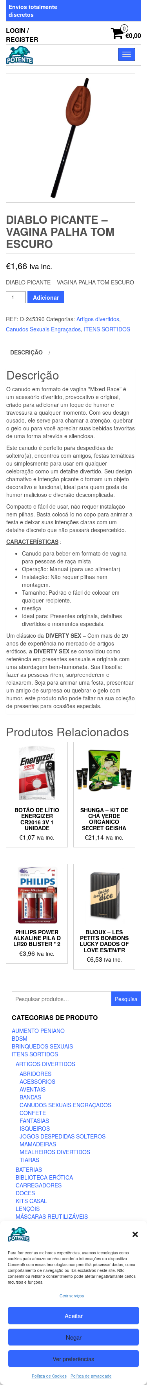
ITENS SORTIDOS (107, 329)
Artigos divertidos (97, 319)
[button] (135, 1234)
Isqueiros (35, 1128)
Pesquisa (126, 999)
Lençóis (28, 1208)
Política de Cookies (49, 1376)
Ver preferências (73, 1358)
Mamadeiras (38, 1144)
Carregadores (39, 1185)
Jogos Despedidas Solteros (62, 1136)
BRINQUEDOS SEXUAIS (42, 1046)
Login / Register (22, 35)
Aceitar (74, 1315)
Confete (33, 1113)
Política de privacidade (91, 1376)
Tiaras (29, 1160)
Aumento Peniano (38, 1030)
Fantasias (34, 1120)
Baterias (29, 1169)
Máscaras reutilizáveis (52, 1216)
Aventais (32, 1089)
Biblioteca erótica (44, 1177)
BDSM (19, 1038)
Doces (25, 1193)
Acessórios (37, 1081)
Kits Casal (31, 1201)
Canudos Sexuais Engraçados (43, 329)
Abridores (35, 1073)
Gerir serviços (72, 1296)
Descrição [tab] (26, 352)
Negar (74, 1337)
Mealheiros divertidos (55, 1152)
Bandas (30, 1097)
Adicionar (46, 297)
